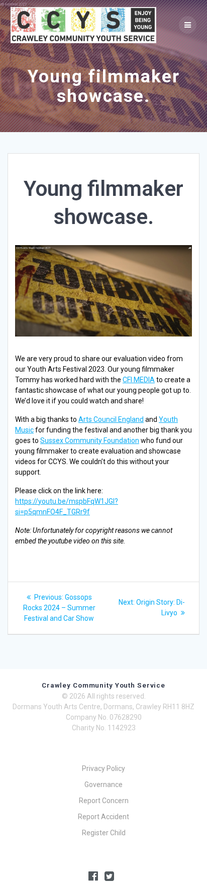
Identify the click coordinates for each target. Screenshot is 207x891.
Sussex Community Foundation (89, 440)
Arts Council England (111, 419)
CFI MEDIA (139, 380)
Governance (103, 785)
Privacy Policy (103, 768)
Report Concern (104, 801)
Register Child (104, 833)
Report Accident (103, 817)
